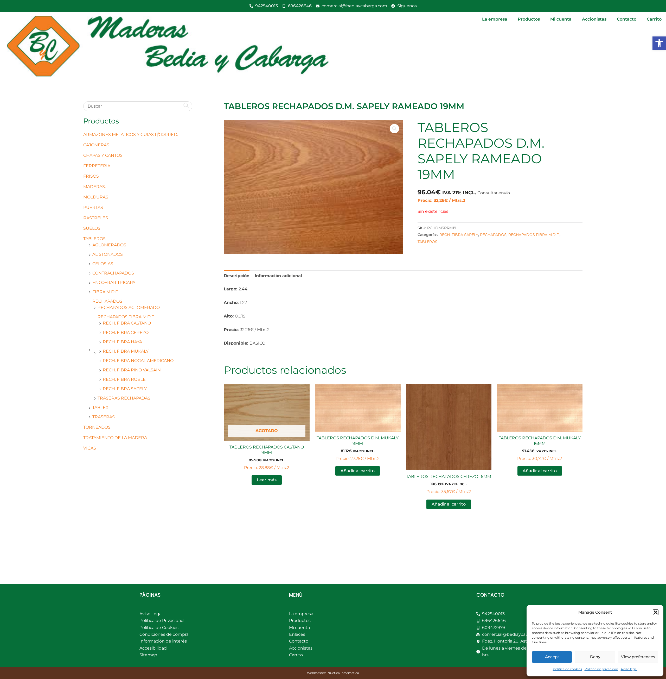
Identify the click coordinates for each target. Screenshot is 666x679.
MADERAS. (94, 186)
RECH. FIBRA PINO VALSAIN (132, 369)
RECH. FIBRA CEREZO (126, 332)
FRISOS (91, 176)
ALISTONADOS (107, 254)
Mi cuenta (561, 19)
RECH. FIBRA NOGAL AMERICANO (138, 360)
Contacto (626, 19)
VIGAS (89, 448)
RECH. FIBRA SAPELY (125, 388)
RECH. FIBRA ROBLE (124, 379)
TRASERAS (103, 416)
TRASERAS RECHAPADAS (124, 398)
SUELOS (91, 228)
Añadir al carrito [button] (358, 470)
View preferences (638, 656)
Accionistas (594, 19)
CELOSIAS (102, 263)
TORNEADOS (97, 427)
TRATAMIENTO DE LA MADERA (115, 437)
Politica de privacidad (601, 669)
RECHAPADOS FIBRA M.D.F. (126, 316)
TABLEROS (94, 238)
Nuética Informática (343, 673)
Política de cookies (567, 669)
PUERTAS (93, 207)
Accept (552, 656)
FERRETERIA (96, 165)
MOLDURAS (95, 197)
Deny (595, 656)
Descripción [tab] (236, 275)
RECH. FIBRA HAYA (122, 341)
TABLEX (100, 407)
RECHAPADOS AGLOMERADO (129, 307)
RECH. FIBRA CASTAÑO (127, 323)
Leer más (267, 479)
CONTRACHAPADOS (113, 273)
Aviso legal (629, 669)
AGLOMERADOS (109, 244)
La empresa (494, 19)
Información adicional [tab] (278, 275)
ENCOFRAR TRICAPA (113, 282)
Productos (529, 19)
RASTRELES (95, 217)
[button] (659, 43)
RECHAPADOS (107, 301)
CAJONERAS (96, 144)
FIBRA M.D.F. (105, 291)
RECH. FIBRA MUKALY (126, 351)
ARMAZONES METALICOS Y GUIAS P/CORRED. (130, 134)
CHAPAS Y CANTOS (103, 155)
